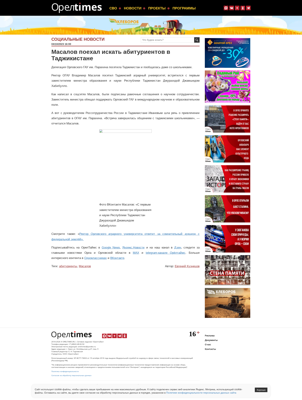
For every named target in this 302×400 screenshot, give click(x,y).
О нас (208, 344)
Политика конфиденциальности (65, 371)
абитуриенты (68, 266)
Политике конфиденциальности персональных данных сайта (201, 392)
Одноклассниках (95, 258)
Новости (132, 8)
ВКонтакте (117, 258)
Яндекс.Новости (133, 247)
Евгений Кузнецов (187, 266)
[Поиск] (197, 40)
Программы (184, 8)
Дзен (177, 247)
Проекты (157, 8)
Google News (111, 247)
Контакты (210, 349)
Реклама (210, 335)
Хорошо (261, 389)
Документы (211, 340)
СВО (113, 8)
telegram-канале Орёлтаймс (165, 252)
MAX (136, 252)
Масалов (85, 266)
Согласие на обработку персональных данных (71, 375)
